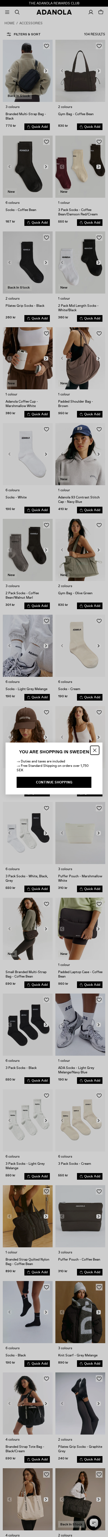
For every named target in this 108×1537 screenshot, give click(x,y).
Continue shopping (54, 782)
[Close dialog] (94, 750)
